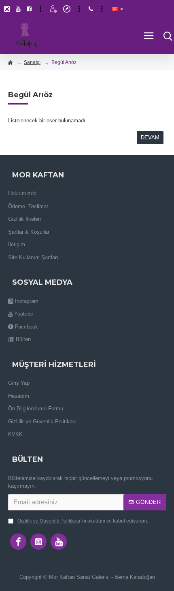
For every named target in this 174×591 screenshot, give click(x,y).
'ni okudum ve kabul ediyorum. (82, 521)
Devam (150, 137)
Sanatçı (32, 62)
